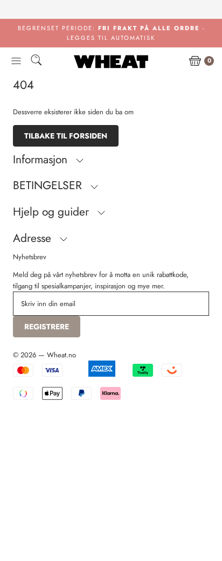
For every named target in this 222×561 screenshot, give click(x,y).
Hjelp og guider (52, 212)
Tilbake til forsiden (65, 135)
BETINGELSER (49, 185)
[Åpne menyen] (16, 61)
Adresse (33, 238)
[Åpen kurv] (195, 61)
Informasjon (42, 159)
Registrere (46, 326)
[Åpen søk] (36, 61)
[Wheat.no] (111, 61)
